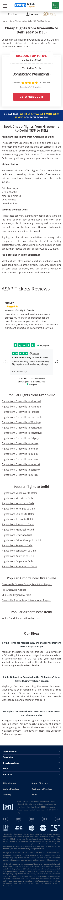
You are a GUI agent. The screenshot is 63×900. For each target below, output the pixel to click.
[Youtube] (31, 819)
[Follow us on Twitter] (44, 819)
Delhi (30, 21)
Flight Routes (9, 783)
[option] (31, 314)
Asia (18, 21)
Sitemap (7, 794)
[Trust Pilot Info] (49, 14)
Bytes (34, 794)
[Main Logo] (25, 5)
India (24, 21)
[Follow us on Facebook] (5, 819)
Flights (12, 21)
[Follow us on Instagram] (18, 819)
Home (4, 21)
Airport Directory (40, 783)
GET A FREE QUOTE (31, 96)
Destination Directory (42, 789)
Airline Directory (11, 789)
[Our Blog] (57, 819)
